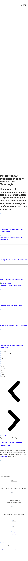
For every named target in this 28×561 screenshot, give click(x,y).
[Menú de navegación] (22, 5)
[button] (14, 391)
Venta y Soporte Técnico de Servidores (14, 260)
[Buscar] (25, 5)
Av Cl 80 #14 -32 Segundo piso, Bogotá (14, 514)
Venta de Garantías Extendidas (11, 305)
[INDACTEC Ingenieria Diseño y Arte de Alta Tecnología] (6, 5)
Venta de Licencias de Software (11, 285)
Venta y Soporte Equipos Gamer (11, 279)
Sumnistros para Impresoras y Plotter (13, 325)
